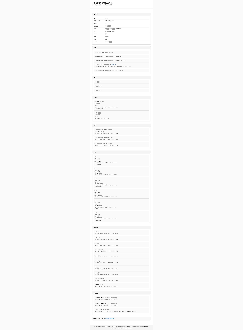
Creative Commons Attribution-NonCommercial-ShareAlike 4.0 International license (130, 327)
